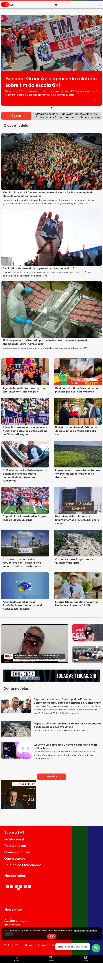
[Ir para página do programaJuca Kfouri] (18, 808)
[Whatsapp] (11, 886)
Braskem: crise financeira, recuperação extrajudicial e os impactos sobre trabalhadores (22, 563)
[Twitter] (20, 886)
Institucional (14, 839)
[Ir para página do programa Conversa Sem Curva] (51, 680)
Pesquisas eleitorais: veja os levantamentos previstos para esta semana (77, 520)
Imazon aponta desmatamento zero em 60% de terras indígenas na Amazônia (77, 474)
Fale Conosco (15, 846)
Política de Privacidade (22, 865)
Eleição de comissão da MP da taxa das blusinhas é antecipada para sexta (77, 431)
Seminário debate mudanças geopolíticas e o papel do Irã (38, 268)
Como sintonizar (17, 852)
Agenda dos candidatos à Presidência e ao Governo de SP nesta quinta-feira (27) (23, 605)
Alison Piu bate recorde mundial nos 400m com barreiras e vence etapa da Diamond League (25, 431)
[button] (56, 4)
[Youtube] (7, 886)
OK (51, 936)
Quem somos (14, 858)
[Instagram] (16, 886)
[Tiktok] (29, 886)
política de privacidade (86, 931)
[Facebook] (25, 886)
